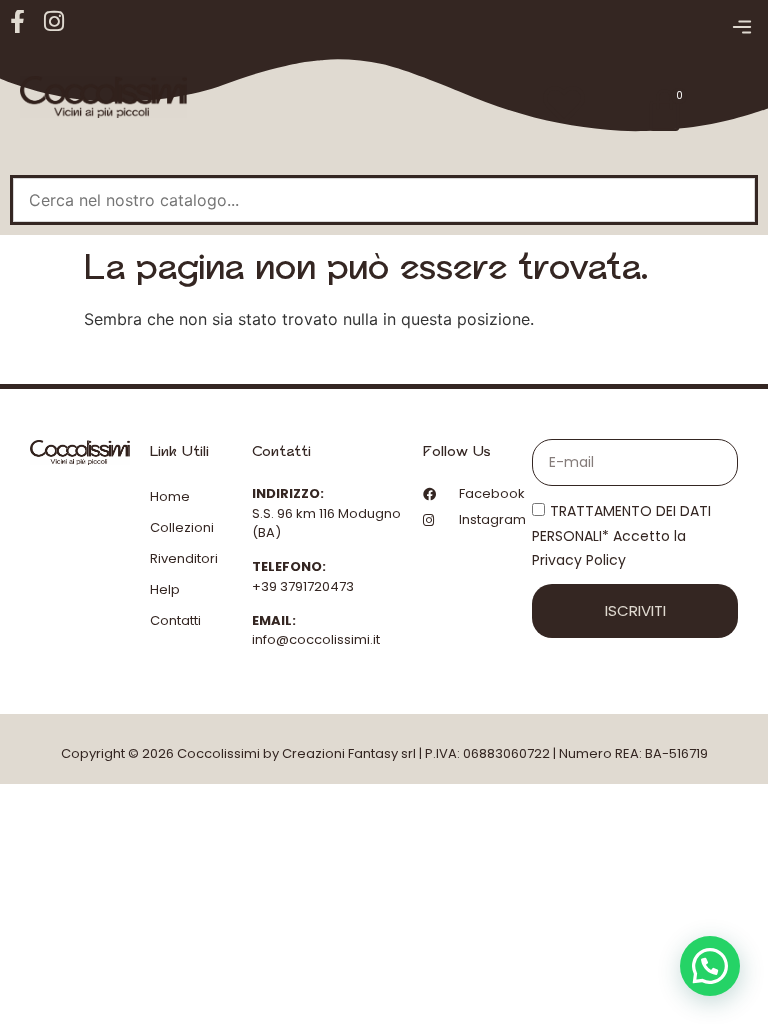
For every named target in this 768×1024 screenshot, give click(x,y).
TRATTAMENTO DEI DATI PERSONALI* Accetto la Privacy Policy (621, 536)
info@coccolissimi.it (316, 639)
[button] (741, 28)
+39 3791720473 (303, 586)
